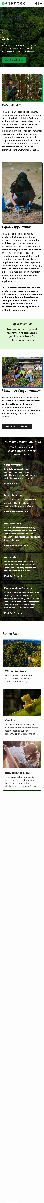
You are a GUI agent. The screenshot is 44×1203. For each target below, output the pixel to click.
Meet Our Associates (14, 576)
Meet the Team (11, 483)
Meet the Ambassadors (15, 545)
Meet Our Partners (13, 613)
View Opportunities (15, 60)
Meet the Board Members (16, 511)
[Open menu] (40, 3)
